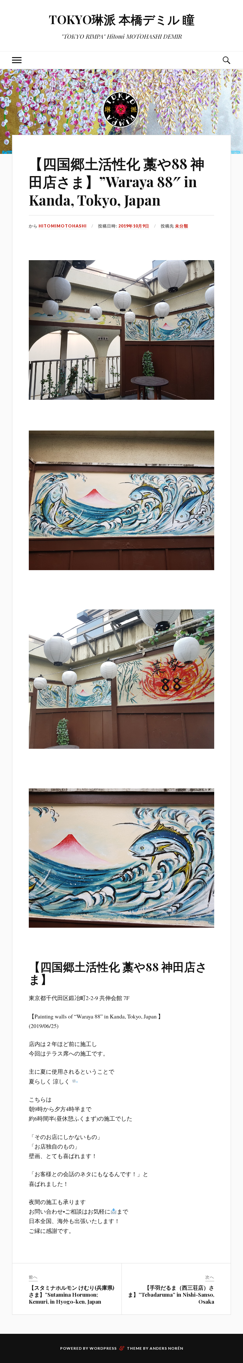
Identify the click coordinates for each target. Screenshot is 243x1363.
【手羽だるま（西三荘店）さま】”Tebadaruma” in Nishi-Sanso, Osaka (171, 1294)
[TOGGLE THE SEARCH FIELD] (226, 60)
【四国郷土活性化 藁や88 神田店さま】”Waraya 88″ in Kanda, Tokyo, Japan (116, 181)
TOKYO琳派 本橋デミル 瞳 (122, 19)
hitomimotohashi (63, 225)
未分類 (181, 225)
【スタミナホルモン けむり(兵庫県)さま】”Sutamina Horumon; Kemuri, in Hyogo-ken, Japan (71, 1294)
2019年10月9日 (133, 225)
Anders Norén (166, 1348)
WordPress (103, 1348)
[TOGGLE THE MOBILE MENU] (17, 60)
